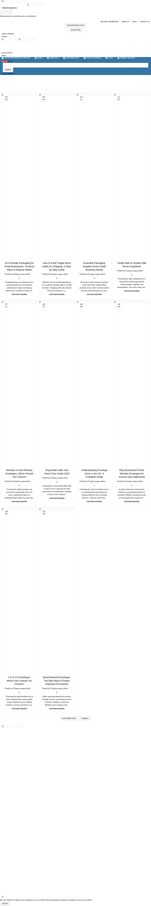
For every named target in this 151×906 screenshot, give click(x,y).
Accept (5, 903)
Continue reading (19, 294)
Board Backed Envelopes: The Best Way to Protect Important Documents (57, 681)
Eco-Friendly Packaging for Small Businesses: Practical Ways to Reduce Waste (19, 266)
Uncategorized (19, 259)
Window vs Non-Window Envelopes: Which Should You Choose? (19, 473)
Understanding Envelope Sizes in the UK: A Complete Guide (94, 473)
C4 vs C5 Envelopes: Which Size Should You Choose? (19, 681)
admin (28, 274)
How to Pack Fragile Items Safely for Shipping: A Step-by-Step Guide (57, 266)
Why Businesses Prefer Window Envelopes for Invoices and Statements (132, 473)
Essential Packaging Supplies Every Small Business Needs (94, 266)
